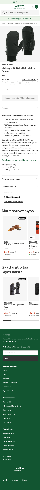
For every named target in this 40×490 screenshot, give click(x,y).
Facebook (8, 456)
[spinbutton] (7, 90)
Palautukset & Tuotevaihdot (12, 406)
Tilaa (6, 358)
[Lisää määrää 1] (11, 90)
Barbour (6, 241)
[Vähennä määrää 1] (3, 90)
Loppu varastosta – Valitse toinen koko (20, 98)
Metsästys (6, 379)
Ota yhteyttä (7, 402)
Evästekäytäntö (8, 450)
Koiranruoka (7, 387)
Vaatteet (17, 23)
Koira (4, 375)
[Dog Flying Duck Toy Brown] (15, 228)
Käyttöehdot (7, 422)
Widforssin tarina (8, 433)
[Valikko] (4, 7)
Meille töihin (7, 437)
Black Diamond (7, 65)
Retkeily (10, 23)
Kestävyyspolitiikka (9, 441)
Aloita (3, 23)
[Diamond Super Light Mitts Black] (15, 289)
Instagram (8, 460)
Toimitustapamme (9, 414)
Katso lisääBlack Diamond (13, 201)
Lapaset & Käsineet (28, 23)
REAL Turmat (33, 241)
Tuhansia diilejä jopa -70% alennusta (20, 19)
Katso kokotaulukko (29, 79)
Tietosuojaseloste (8, 446)
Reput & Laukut (8, 391)
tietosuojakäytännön (26, 347)
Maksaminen (7, 418)
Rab (30, 302)
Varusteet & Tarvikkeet (10, 383)
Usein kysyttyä (7, 410)
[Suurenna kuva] (20, 44)
